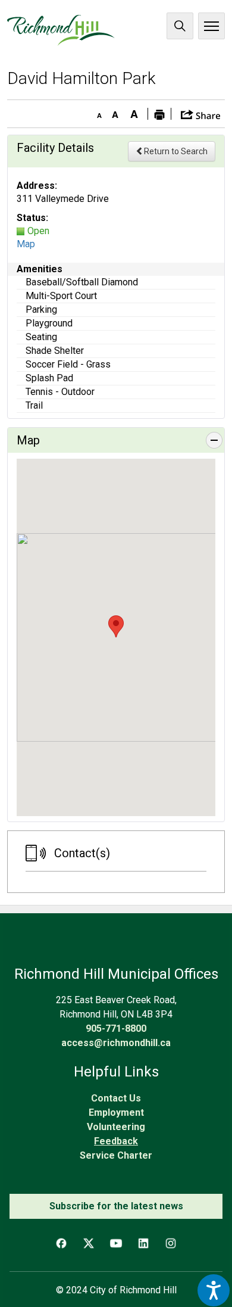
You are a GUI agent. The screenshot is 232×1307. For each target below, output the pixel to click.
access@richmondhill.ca (116, 1042)
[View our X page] (88, 1243)
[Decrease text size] (96, 112)
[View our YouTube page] (116, 1243)
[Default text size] (115, 112)
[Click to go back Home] (61, 30)
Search (180, 26)
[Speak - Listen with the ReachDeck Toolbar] (213, 1290)
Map (26, 244)
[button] (201, 113)
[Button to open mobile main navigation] (211, 26)
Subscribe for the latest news (116, 1206)
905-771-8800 (116, 1028)
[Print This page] (159, 114)
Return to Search (176, 151)
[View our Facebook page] (61, 1243)
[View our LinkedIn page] (143, 1243)
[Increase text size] (134, 112)
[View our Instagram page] (170, 1243)
